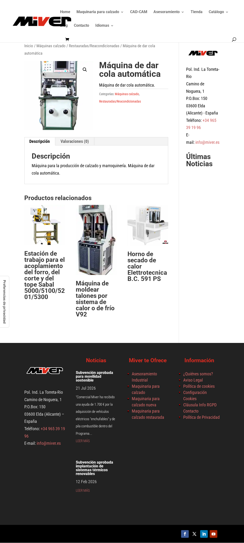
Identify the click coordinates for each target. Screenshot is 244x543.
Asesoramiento (166, 12)
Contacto (81, 26)
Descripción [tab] (39, 141)
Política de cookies (199, 386)
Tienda (197, 12)
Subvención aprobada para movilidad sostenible (94, 376)
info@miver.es (207, 142)
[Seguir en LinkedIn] (204, 534)
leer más (83, 441)
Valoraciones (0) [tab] (75, 141)
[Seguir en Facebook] (185, 534)
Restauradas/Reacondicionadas (94, 46)
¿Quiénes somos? (198, 373)
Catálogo (216, 12)
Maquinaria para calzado (97, 12)
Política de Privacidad (201, 417)
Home (65, 12)
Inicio (28, 46)
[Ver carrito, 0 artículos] (68, 39)
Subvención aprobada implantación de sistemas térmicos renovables (94, 468)
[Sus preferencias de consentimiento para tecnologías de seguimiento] (4, 301)
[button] (85, 69)
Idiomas (102, 26)
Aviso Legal (193, 380)
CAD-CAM (138, 12)
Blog (64, 26)
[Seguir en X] (194, 534)
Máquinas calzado (51, 46)
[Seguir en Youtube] (213, 534)
